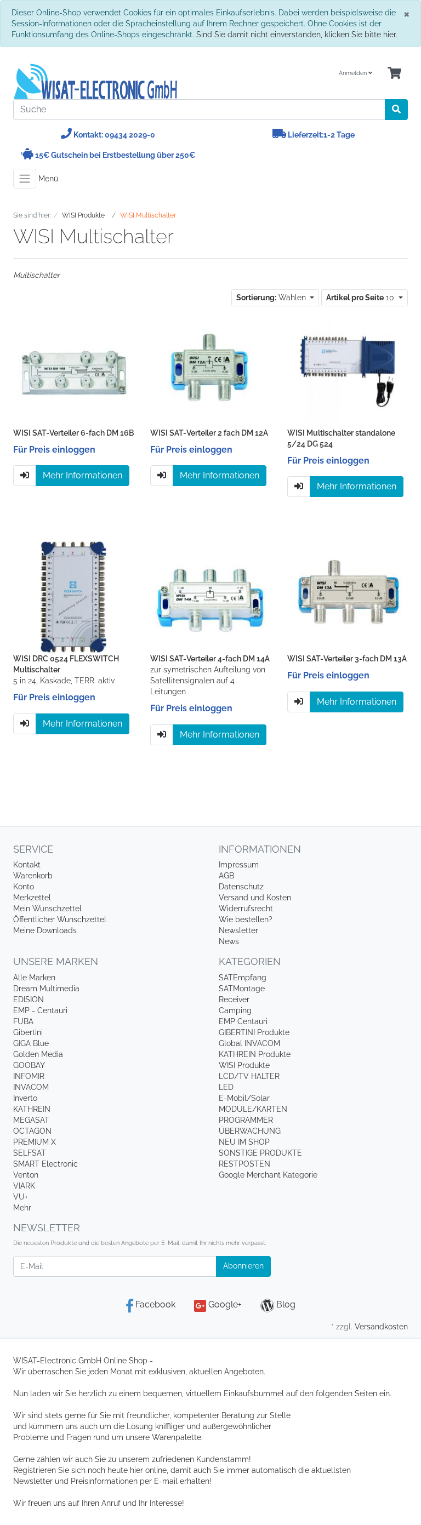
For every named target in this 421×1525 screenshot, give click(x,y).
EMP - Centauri (40, 1010)
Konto (23, 886)
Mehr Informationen (82, 475)
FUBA (23, 1021)
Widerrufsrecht (246, 908)
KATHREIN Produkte (255, 1054)
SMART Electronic (45, 1164)
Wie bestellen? (245, 919)
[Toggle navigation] (24, 179)
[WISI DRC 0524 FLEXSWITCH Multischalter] (73, 596)
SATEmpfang (242, 977)
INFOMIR (28, 1076)
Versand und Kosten (255, 897)
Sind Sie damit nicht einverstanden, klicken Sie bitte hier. (296, 34)
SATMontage (242, 988)
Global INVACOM (249, 1043)
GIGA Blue (31, 1043)
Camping (235, 1010)
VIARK (24, 1185)
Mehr (22, 1207)
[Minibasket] (394, 74)
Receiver (234, 999)
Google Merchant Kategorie (268, 1174)
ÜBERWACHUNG (250, 1131)
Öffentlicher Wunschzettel (59, 919)
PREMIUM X (34, 1142)
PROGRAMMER (246, 1120)
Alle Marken (34, 977)
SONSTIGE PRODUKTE (260, 1153)
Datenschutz (241, 886)
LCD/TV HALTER (249, 1076)
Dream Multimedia (46, 988)
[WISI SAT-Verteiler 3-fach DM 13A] (348, 596)
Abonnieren (243, 1265)
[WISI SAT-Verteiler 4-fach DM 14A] (211, 596)
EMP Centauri (243, 1021)
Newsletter (238, 930)
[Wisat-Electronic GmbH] (107, 81)
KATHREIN (31, 1109)
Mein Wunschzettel (47, 908)
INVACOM (31, 1087)
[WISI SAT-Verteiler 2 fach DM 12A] (211, 370)
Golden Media (38, 1054)
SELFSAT (29, 1153)
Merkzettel (32, 897)
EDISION (28, 999)
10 (361, 297)
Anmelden (353, 73)
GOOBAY (29, 1065)
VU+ (20, 1196)
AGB (226, 875)
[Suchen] (396, 109)
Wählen (272, 297)
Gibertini (28, 1032)
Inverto (25, 1098)
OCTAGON (32, 1131)
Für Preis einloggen (54, 449)
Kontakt (27, 864)
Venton (25, 1174)
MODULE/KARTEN (253, 1109)
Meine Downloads (45, 930)
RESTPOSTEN (244, 1164)
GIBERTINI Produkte (254, 1032)
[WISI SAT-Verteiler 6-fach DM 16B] (74, 370)
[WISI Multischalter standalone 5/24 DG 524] (347, 370)
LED (226, 1087)
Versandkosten (381, 1326)
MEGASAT (31, 1120)
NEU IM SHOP (244, 1142)
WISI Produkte (244, 1065)
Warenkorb (33, 875)
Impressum (239, 864)
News (229, 941)
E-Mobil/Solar (244, 1098)
